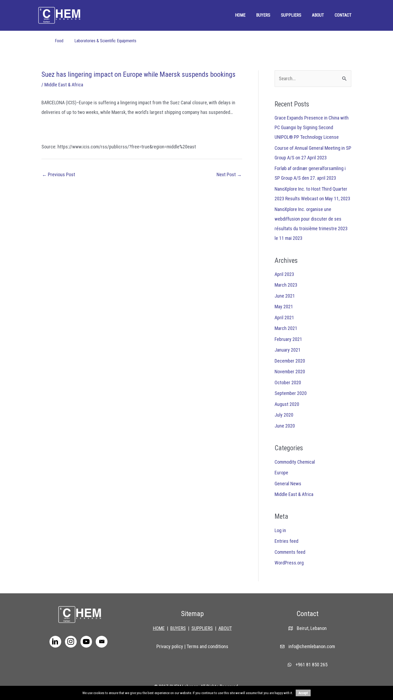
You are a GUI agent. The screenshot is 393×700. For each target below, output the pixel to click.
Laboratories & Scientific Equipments (105, 40)
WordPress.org (289, 563)
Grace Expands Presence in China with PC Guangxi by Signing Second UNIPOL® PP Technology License (312, 127)
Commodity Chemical (295, 462)
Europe (281, 472)
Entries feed (286, 541)
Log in (280, 530)
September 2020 (291, 393)
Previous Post (58, 174)
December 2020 (290, 361)
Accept (303, 693)
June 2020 (285, 426)
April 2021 (284, 317)
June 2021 (285, 296)
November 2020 (290, 371)
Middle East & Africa (63, 84)
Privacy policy (169, 646)
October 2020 (288, 382)
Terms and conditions (207, 646)
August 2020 (287, 404)
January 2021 (287, 350)
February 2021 (288, 339)
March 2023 (286, 285)
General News (288, 483)
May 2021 (284, 306)
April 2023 (284, 274)
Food (59, 40)
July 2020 (284, 415)
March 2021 (286, 328)
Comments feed (290, 552)
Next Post (229, 174)
